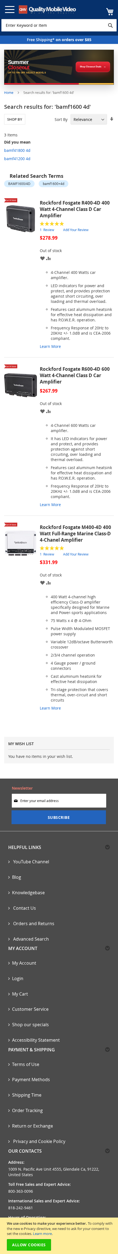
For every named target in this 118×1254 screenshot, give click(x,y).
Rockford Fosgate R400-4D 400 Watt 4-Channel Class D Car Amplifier (75, 209)
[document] (60, 1236)
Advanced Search (30, 939)
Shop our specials (30, 1025)
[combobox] (59, 25)
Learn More (50, 346)
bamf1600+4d (53, 183)
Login (17, 978)
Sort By (61, 119)
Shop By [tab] (14, 119)
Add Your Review (75, 229)
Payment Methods (31, 1079)
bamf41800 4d (17, 150)
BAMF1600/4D (19, 183)
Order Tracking (27, 1110)
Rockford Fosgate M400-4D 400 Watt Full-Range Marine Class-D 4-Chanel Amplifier (75, 533)
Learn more (42, 1233)
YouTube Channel (30, 862)
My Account (24, 963)
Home (9, 92)
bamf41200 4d (17, 158)
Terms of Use (25, 1064)
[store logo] (47, 9)
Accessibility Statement (36, 1040)
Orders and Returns (33, 923)
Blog (16, 877)
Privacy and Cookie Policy (38, 1141)
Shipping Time (26, 1095)
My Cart (20, 994)
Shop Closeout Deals (90, 66)
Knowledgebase (28, 893)
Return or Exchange (32, 1126)
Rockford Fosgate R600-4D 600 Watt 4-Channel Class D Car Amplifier (75, 375)
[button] (42, 258)
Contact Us (24, 908)
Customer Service (30, 1009)
